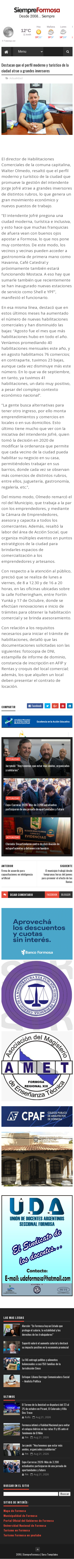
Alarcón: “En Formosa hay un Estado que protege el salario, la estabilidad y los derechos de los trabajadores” (42, 1330)
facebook (52, 894)
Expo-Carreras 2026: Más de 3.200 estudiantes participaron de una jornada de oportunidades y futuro (35, 807)
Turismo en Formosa (16, 1530)
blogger (66, 894)
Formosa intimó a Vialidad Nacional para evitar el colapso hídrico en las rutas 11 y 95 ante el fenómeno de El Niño (46, 1429)
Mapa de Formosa (14, 1510)
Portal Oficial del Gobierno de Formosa (28, 1520)
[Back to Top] (37, 1549)
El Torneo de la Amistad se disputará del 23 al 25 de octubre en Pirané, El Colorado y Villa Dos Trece (45, 1409)
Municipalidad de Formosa (20, 1515)
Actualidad (16, 78)
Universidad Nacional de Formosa (24, 1525)
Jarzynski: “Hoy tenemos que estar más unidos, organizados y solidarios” (37, 767)
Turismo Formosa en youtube (22, 1535)
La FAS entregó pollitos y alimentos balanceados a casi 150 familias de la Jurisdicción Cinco (41, 1364)
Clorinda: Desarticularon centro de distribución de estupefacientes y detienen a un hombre (32, 846)
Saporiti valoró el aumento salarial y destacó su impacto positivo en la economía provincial (45, 1345)
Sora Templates (50, 1554)
